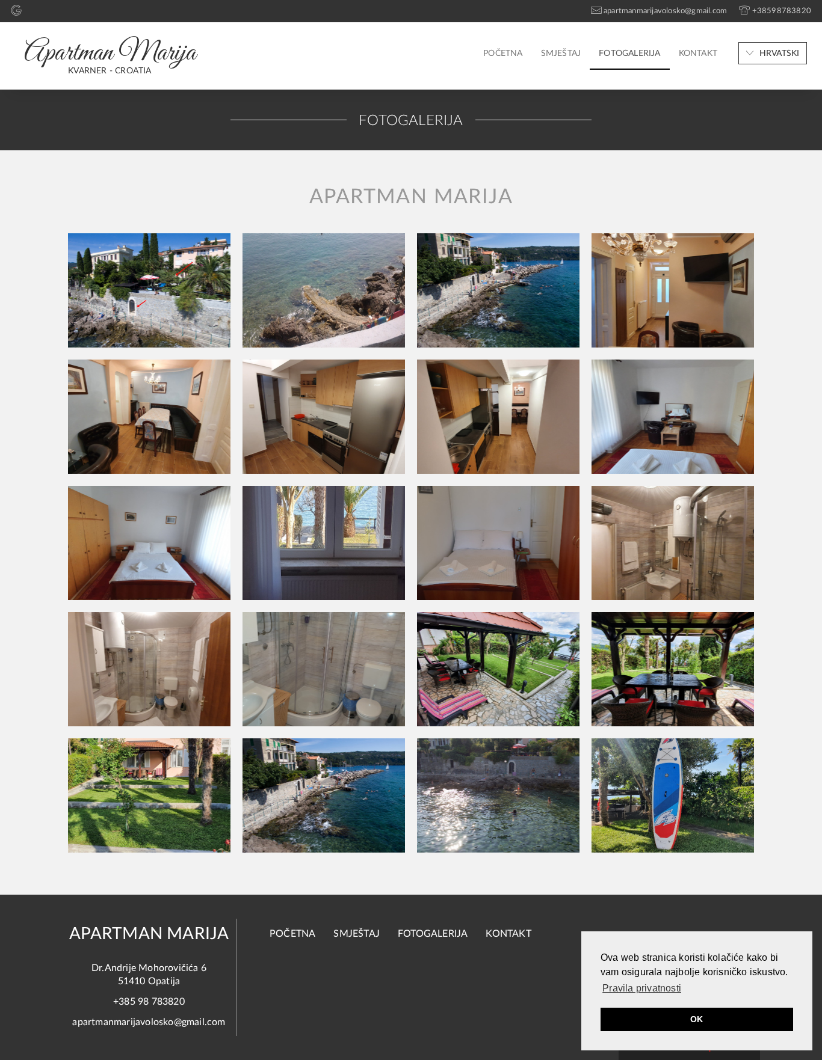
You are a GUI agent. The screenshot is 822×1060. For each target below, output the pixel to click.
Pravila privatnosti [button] (641, 988)
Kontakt (698, 53)
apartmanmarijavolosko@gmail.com (148, 1022)
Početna (502, 53)
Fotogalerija (629, 53)
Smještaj (561, 53)
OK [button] (696, 1019)
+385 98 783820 (149, 1001)
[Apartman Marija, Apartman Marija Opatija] (149, 290)
